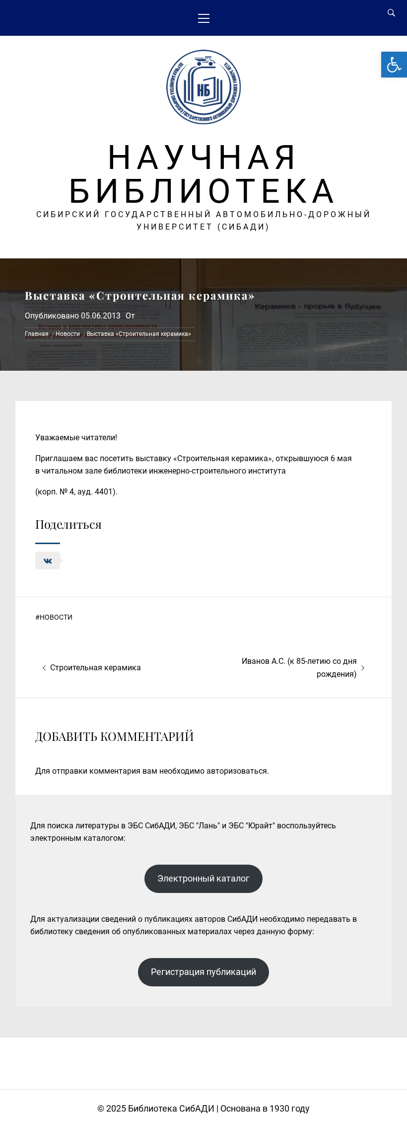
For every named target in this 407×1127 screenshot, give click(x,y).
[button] (394, 65)
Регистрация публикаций (203, 971)
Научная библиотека (203, 174)
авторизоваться (236, 771)
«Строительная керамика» (222, 458)
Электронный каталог (203, 878)
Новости (56, 617)
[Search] (391, 13)
